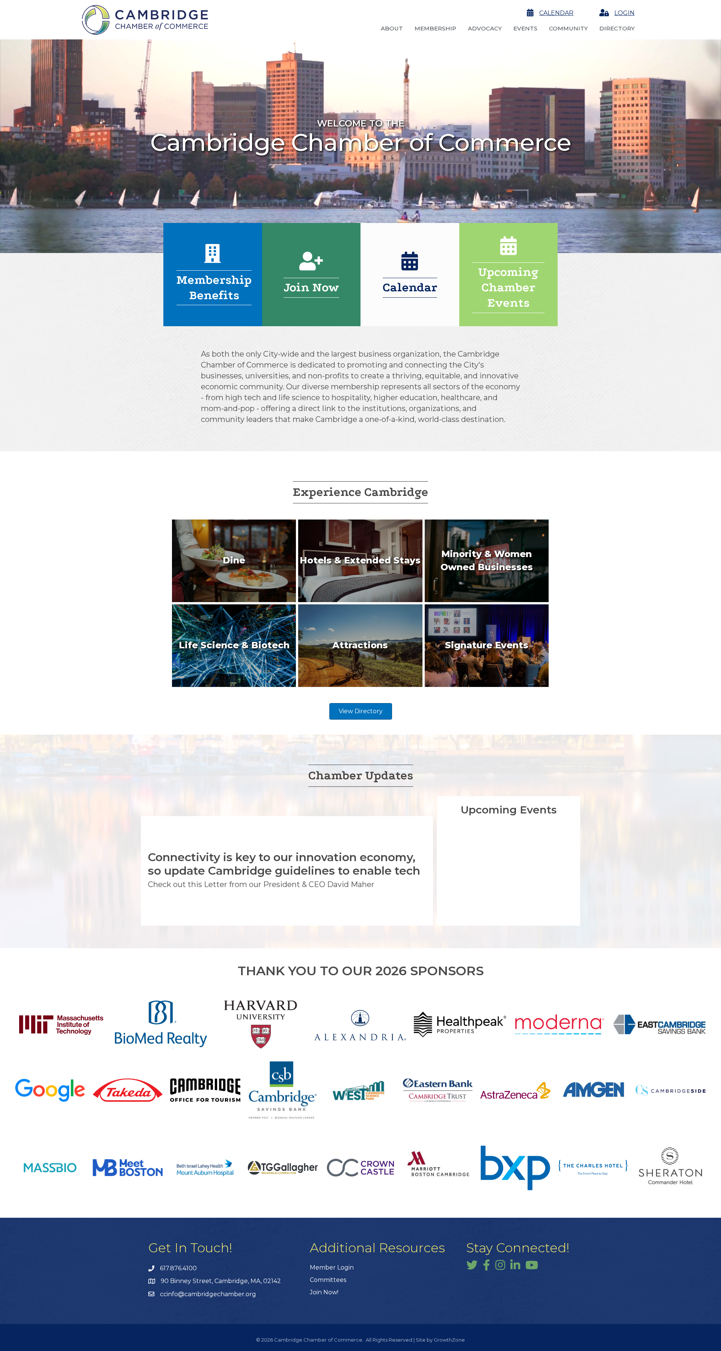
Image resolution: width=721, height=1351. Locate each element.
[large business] (212, 258)
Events (525, 28)
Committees (328, 1279)
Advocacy (485, 28)
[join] (311, 266)
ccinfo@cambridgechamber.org (208, 1294)
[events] (409, 266)
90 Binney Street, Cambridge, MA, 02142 (221, 1281)
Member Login (332, 1267)
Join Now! (324, 1292)
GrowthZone (449, 1340)
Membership (435, 28)
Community (568, 28)
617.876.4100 (178, 1268)
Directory (617, 28)
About (392, 28)
